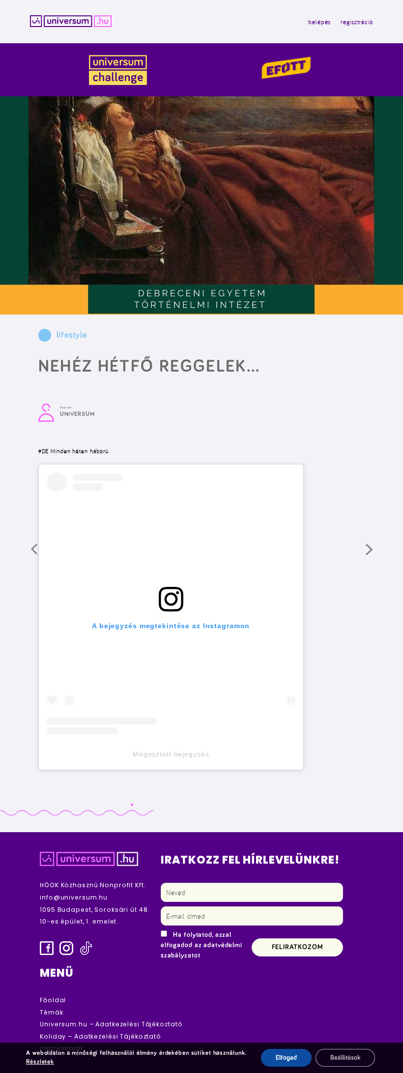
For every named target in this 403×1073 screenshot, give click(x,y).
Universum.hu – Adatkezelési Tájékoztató (111, 1024)
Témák (51, 1012)
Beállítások (345, 1057)
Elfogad (286, 1057)
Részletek (40, 1062)
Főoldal (53, 1000)
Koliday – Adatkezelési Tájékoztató (100, 1036)
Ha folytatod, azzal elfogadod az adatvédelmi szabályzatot (201, 945)
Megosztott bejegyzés (171, 754)
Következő (376, 554)
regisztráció (357, 22)
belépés (319, 22)
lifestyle (72, 335)
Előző (42, 554)
